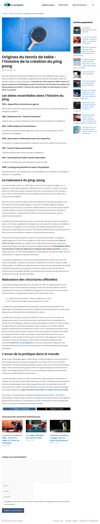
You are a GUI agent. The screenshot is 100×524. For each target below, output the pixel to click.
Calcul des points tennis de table (88, 73)
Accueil (4, 13)
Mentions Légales (71, 521)
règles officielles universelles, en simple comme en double (44, 390)
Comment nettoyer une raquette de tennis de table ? (89, 83)
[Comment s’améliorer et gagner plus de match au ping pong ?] (60, 431)
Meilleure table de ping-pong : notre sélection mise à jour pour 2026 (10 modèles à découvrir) (84, 94)
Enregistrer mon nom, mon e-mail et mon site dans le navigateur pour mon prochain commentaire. (36, 502)
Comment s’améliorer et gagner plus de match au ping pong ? (59, 437)
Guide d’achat (63, 5)
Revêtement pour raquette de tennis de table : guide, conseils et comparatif (84, 107)
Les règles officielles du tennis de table (35, 436)
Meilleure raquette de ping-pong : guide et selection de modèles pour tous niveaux (84, 51)
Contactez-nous (58, 521)
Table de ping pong (79, 5)
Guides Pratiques (48, 5)
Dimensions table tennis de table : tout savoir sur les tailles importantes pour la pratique (84, 63)
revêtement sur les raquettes (21, 343)
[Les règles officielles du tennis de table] (36, 431)
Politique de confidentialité (88, 521)
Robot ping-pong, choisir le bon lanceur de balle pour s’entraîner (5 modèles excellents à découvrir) (84, 119)
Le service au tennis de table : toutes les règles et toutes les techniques (12, 439)
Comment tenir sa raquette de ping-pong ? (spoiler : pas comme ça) (89, 130)
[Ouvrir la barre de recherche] (93, 5)
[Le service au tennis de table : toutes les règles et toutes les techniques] (12, 431)
